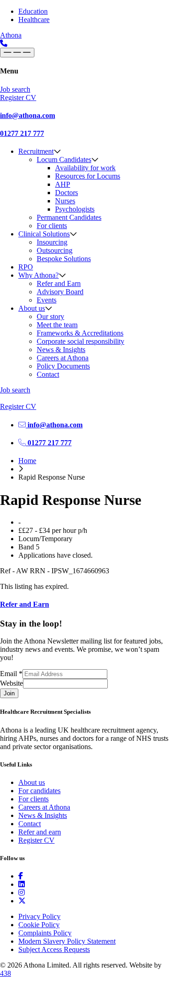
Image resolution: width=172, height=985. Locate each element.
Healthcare (34, 19)
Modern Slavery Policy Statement (67, 941)
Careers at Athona (63, 358)
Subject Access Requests (54, 949)
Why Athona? (38, 275)
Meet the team (57, 325)
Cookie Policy (39, 925)
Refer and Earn (59, 283)
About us (31, 308)
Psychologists (74, 209)
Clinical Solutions (44, 234)
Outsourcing (54, 250)
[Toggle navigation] (17, 52)
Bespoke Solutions (64, 259)
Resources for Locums (87, 176)
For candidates (39, 791)
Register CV (36, 840)
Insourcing (52, 242)
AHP (62, 184)
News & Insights (61, 349)
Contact (48, 374)
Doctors (66, 192)
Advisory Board (60, 292)
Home (27, 461)
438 (5, 973)
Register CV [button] (18, 97)
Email (11, 673)
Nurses (65, 201)
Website (11, 683)
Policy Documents (63, 366)
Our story (50, 316)
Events (46, 300)
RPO (25, 267)
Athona (11, 35)
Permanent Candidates (69, 217)
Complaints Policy (45, 933)
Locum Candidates (64, 159)
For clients (52, 225)
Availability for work (85, 168)
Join (9, 693)
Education (33, 11)
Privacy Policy (39, 916)
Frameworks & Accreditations (80, 333)
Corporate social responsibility (80, 341)
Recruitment (36, 151)
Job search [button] (15, 89)
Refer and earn (39, 832)
